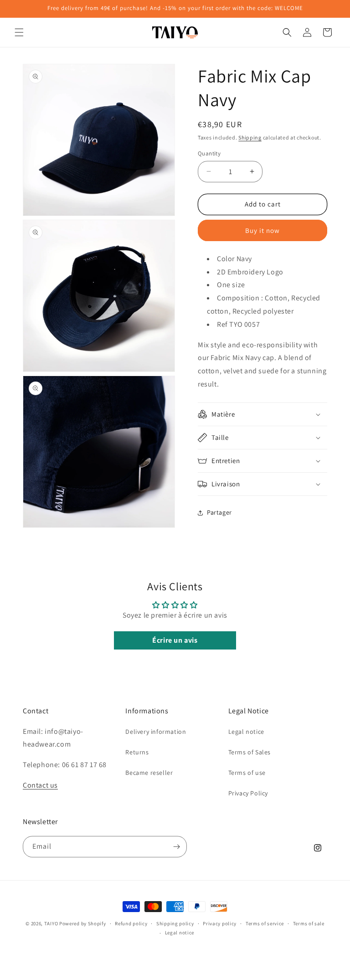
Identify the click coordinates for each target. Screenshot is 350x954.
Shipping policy (175, 923)
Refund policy (131, 923)
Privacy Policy (248, 793)
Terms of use (247, 772)
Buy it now (262, 230)
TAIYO (51, 923)
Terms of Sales (249, 752)
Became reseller (149, 772)
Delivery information (155, 731)
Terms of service (265, 923)
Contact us (40, 785)
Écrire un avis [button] (174, 640)
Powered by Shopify (82, 923)
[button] (19, 32)
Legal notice (246, 731)
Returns (137, 752)
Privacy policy (220, 923)
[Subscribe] (176, 846)
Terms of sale (308, 923)
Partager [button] (219, 512)
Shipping (250, 137)
